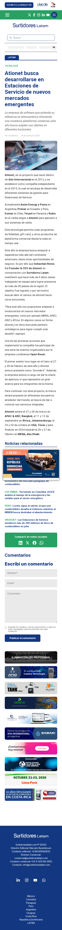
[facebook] (34, 543)
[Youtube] (35, 880)
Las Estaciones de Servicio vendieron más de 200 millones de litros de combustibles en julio (29, 523)
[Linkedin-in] (18, 880)
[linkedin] (20, 543)
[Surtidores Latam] (31, 26)
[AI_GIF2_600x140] (31, 677)
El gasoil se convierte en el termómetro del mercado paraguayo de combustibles (27, 481)
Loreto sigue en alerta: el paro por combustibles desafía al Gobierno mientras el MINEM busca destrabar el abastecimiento (30, 509)
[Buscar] (10, 37)
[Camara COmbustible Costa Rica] (31, 799)
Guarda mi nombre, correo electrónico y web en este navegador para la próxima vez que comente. (32, 629)
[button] (19, 5)
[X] (29, 15)
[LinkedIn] (43, 15)
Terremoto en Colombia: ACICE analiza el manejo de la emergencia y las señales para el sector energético (30, 495)
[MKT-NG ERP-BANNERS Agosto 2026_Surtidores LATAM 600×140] (31, 723)
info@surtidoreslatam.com (36, 864)
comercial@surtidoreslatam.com (31, 858)
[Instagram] (38, 15)
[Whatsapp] (44, 880)
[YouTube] (48, 15)
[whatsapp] (41, 543)
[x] (27, 543)
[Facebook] (34, 15)
